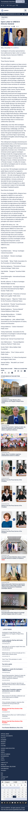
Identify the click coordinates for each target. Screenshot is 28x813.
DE (7, 5)
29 (22, 796)
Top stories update (7, 664)
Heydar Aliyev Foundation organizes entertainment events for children (11, 454)
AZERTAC (16, 48)
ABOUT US (3, 764)
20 (15, 794)
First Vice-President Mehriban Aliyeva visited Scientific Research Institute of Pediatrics (13, 558)
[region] (14, 680)
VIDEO (2, 758)
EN (5, 5)
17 (4, 794)
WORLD (3, 752)
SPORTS (3, 750)
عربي (13, 5)
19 (11, 794)
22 (22, 794)
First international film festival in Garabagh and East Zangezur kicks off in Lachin (12, 613)
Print (12, 26)
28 (18, 796)
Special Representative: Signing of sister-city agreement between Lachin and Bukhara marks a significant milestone (13, 428)
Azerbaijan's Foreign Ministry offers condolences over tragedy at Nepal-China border (12, 401)
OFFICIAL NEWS (5, 734)
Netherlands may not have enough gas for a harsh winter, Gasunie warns (13, 653)
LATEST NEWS (7, 629)
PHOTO (3, 760)
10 (4, 792)
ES (10, 5)
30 (26, 796)
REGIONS (3, 741)
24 (4, 796)
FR (9, 5)
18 (7, 794)
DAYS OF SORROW (5, 754)
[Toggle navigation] (25, 10)
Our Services (5, 768)
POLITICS (4, 17)
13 (15, 792)
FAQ (2, 773)
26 (11, 796)
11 (7, 792)
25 (7, 796)
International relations (8, 766)
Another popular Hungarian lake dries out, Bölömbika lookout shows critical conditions (13, 683)
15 (22, 792)
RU (3, 5)
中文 (17, 5)
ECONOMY (3, 739)
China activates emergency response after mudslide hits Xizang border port (13, 702)
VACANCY (3, 770)
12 (11, 792)
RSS (2, 775)
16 (26, 792)
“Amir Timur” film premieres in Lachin (12, 659)
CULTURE (3, 745)
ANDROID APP (4, 777)
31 (4, 799)
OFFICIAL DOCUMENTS (7, 736)
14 (18, 792)
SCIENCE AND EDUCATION (8, 748)
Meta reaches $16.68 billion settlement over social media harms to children (13, 696)
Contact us (4, 762)
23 (26, 794)
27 (15, 796)
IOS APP (3, 779)
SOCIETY (3, 743)
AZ (1, 5)
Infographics (5, 756)
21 (18, 794)
